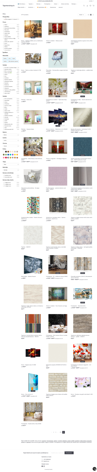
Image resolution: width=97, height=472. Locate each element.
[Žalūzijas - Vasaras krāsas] (33, 119)
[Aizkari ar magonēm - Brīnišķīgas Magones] (58, 149)
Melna (6, 152)
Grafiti (5, 120)
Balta (4, 152)
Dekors (5, 74)
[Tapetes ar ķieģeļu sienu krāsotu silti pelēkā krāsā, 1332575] (58, 385)
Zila (8, 155)
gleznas (29, 442)
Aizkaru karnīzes (65, 4)
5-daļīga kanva (7, 186)
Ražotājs (5, 167)
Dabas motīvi (7, 110)
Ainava (5, 102)
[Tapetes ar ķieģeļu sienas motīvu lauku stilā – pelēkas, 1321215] (82, 208)
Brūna (8, 152)
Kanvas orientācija (8, 173)
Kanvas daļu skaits (8, 180)
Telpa (4, 162)
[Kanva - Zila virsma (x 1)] (33, 384)
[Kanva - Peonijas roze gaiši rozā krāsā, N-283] (82, 384)
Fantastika (6, 119)
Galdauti (6, 35)
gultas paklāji (70, 441)
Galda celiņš (7, 33)
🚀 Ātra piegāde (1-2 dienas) (10, 19)
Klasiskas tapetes (8, 79)
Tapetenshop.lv (8, 6)
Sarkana (6, 157)
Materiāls (5, 55)
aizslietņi (77, 441)
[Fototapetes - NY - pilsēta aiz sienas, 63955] (58, 266)
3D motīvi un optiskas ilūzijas (10, 67)
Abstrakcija (6, 100)
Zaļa (6, 155)
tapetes (44, 441)
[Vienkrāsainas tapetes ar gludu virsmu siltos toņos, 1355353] (82, 31)
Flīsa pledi (6, 29)
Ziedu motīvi (7, 93)
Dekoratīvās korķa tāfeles (9, 28)
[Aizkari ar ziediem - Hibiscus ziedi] (58, 31)
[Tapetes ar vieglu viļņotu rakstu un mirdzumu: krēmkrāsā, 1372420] (33, 296)
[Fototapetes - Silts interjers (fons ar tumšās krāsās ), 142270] (58, 326)
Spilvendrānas (7, 50)
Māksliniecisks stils (8, 124)
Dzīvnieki (6, 117)
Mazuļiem (6, 83)
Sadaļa (5, 65)
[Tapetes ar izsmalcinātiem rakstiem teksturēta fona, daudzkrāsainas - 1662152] (33, 326)
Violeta (13, 155)
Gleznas (38, 4)
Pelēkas (15, 152)
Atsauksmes (53, 7)
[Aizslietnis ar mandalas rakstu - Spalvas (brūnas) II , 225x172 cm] (58, 208)
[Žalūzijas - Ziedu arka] (33, 90)
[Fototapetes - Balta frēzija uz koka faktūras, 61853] (33, 149)
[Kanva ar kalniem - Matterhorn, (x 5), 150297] (58, 119)
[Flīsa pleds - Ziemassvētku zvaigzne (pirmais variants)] (58, 61)
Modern (6, 122)
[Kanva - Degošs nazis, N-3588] (33, 355)
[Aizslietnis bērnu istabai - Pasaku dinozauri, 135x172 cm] (33, 208)
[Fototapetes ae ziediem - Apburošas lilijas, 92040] (58, 90)
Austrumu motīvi (7, 105)
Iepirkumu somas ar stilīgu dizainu (10, 39)
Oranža (17, 155)
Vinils (9, 58)
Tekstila (5, 61)
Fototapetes (47, 4)
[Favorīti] (90, 5)
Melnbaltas (8, 157)
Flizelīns (5, 58)
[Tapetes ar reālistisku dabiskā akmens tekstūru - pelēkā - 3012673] (82, 326)
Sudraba (13, 157)
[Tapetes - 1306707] (33, 237)
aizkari (55, 441)
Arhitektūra (6, 104)
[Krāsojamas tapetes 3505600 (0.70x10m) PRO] (58, 355)
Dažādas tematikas (8, 115)
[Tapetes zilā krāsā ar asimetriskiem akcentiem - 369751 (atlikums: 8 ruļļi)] (82, 149)
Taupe (17, 152)
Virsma (5, 143)
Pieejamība (6, 17)
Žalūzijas (74, 4)
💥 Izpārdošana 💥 (41, 7)
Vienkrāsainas (7, 91)
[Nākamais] (63, 432)
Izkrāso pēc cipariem (8, 41)
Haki (4, 155)
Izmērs (5, 138)
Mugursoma (7, 45)
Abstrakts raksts (7, 69)
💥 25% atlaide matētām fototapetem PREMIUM (44, 1)
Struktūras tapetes (8, 86)
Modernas (6, 84)
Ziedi (5, 127)
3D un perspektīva (8, 98)
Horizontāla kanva (8, 177)
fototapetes (50, 441)
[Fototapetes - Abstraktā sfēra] (82, 296)
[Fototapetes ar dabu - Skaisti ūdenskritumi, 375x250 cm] (82, 90)
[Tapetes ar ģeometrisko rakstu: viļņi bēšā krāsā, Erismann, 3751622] (58, 237)
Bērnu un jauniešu (8, 71)
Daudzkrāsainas (17, 157)
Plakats (6, 46)
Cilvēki (5, 109)
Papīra (13, 58)
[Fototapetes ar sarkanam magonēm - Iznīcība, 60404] (82, 355)
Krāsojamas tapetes (8, 81)
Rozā (4, 157)
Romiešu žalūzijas (8, 48)
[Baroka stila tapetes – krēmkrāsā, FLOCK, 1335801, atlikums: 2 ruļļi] (82, 119)
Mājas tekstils (21, 7)
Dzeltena (15, 155)
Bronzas (15, 157)
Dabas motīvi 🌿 (7, 72)
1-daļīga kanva (7, 182)
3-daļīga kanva (7, 184)
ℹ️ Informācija (21, 4)
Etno (5, 76)
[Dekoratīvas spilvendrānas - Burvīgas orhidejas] (33, 178)
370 (60, 432)
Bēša (10, 152)
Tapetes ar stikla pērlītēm (9, 90)
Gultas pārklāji (7, 36)
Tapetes (31, 4)
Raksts (5, 132)
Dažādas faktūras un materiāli (8, 113)
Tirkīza (10, 155)
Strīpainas (6, 88)
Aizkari (55, 4)
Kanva (5, 43)
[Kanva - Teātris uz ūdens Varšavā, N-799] (33, 60)
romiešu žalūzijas (62, 441)
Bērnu (5, 107)
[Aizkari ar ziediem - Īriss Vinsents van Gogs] (58, 296)
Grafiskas (6, 77)
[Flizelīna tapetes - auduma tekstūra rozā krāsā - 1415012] (58, 178)
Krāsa (4, 149)
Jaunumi (61, 7)
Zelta (10, 157)
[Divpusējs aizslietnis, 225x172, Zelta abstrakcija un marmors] (82, 267)
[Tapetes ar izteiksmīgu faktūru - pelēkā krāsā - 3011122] (82, 61)
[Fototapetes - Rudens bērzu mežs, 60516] (33, 414)
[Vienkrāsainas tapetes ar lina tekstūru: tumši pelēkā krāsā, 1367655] (82, 178)
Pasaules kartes (7, 126)
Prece (4, 22)
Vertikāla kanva (7, 175)
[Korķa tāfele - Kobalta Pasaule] (33, 266)
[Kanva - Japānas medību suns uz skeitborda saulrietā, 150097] (33, 31)
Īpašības (5, 52)
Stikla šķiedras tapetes (13, 61)
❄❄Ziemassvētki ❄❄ (8, 129)
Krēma (13, 152)
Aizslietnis (30, 7)
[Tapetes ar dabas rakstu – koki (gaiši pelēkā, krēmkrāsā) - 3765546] (82, 237)
